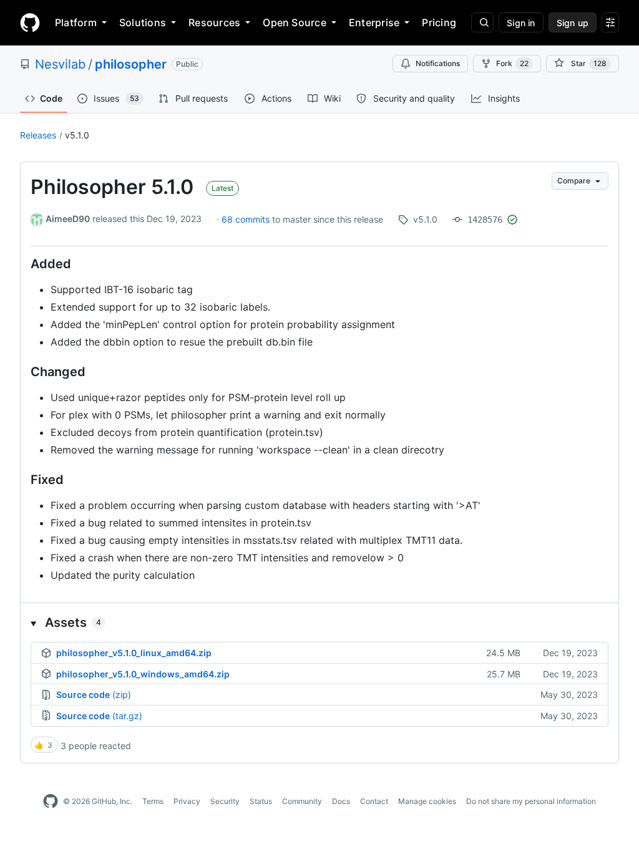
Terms (152, 801)
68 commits (247, 219)
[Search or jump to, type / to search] (482, 22)
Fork (512, 63)
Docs (341, 801)
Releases (38, 135)
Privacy (186, 801)
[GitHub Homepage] (50, 801)
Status (261, 801)
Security (225, 801)
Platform (76, 22)
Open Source (294, 22)
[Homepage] (30, 22)
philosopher (131, 64)
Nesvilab (60, 64)
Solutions (142, 22)
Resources (214, 22)
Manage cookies (427, 801)
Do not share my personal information (531, 801)
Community (302, 801)
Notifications (438, 63)
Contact (374, 801)
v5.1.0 (77, 135)
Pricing (439, 22)
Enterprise (374, 22)
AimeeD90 (68, 218)
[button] (319, 622)
